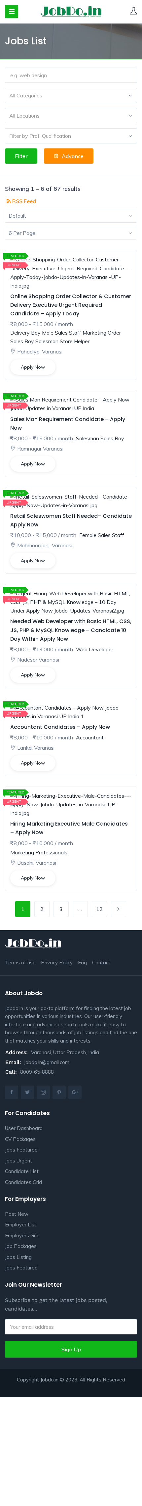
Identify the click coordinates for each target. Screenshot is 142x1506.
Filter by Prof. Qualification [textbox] (40, 136)
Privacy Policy (57, 962)
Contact (101, 962)
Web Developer (94, 649)
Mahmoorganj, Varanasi (44, 545)
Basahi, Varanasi (36, 862)
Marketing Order (102, 332)
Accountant (90, 737)
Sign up (71, 1349)
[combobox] (71, 95)
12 (99, 909)
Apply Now (33, 367)
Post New (16, 1214)
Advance (73, 156)
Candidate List (22, 1171)
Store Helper (74, 341)
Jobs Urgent (18, 1160)
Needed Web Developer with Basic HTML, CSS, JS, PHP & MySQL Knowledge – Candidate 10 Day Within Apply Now (70, 630)
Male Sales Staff (61, 332)
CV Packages (20, 1139)
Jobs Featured (21, 1150)
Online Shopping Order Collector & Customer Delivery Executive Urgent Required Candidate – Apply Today (70, 305)
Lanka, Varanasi (35, 747)
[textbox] (71, 95)
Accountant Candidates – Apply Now (60, 727)
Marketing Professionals (38, 852)
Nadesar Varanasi (38, 659)
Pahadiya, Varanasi (39, 351)
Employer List (20, 1224)
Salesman (46, 341)
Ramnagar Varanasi (40, 448)
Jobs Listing (18, 1257)
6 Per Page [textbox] (22, 233)
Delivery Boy (25, 332)
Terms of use (20, 962)
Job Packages (21, 1246)
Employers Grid (22, 1235)
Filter (21, 156)
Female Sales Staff (101, 535)
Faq (82, 962)
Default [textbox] (17, 215)
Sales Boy (22, 341)
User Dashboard (24, 1128)
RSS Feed (23, 201)
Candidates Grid (23, 1182)
